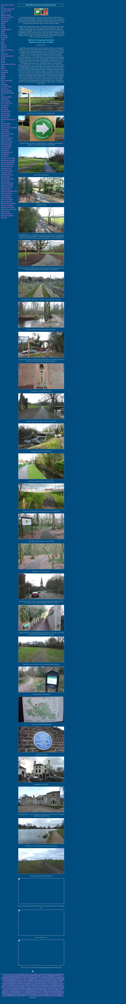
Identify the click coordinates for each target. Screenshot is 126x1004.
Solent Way (4, 99)
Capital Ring (24, 66)
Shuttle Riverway (6, 193)
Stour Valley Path (6, 142)
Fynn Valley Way (6, 103)
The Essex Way (6, 11)
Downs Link (4, 117)
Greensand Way (6, 90)
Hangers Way (5, 113)
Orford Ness (5, 154)
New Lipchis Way (6, 201)
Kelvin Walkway (6, 195)
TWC (2, 74)
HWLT (3, 23)
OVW (3, 82)
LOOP (38, 55)
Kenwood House (31, 74)
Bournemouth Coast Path (9, 127)
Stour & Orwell (5, 15)
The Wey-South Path (7, 9)
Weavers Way (5, 101)
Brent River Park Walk (8, 203)
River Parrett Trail (6, 138)
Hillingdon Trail (6, 172)
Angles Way (5, 136)
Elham (3, 27)
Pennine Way (5, 181)
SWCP (3, 48)
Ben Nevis (4, 109)
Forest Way (4, 129)
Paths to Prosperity (7, 215)
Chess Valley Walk (7, 164)
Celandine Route (6, 213)
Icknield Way (5, 131)
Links (3, 13)
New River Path (6, 140)
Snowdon (4, 107)
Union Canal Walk (6, 199)
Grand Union (5, 19)
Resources (4, 88)
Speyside (4, 54)
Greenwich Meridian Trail (9, 191)
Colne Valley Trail (6, 170)
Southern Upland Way (8, 158)
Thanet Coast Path (7, 17)
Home (3, 974)
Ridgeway (4, 72)
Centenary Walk (6, 146)
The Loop (4, 70)
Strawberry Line (6, 168)
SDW (3, 25)
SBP (2, 43)
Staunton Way (5, 115)
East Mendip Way (6, 152)
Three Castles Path (7, 56)
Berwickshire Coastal (7, 160)
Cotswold (4, 37)
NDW (3, 62)
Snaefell (3, 217)
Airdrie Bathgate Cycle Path (45, 983)
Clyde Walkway (6, 197)
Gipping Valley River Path (37, 977)
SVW (2, 39)
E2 (2, 95)
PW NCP (4, 35)
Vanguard (4, 84)
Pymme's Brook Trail (7, 207)
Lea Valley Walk (6, 86)
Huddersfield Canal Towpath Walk (22, 991)
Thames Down (5, 123)
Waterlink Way (5, 189)
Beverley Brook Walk (7, 162)
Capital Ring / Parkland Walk (22, 979)
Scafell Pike (5, 105)
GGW (3, 58)
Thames (3, 45)
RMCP (3, 76)
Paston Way (5, 150)
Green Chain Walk (6, 185)
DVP (2, 41)
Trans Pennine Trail (7, 178)
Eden (3, 60)
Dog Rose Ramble (7, 205)
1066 (2, 31)
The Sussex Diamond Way (14, 974)
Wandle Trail (5, 211)
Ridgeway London (6, 187)
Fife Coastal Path (6, 80)
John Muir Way (5, 148)
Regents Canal (5, 29)
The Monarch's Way (7, 93)
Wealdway (4, 21)
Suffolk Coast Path (7, 133)
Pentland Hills (5, 111)
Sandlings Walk (6, 97)
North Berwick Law (7, 183)
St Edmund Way (6, 144)
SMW (3, 78)
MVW (3, 68)
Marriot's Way (5, 125)
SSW (2, 33)
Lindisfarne (4, 156)
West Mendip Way (6, 166)
